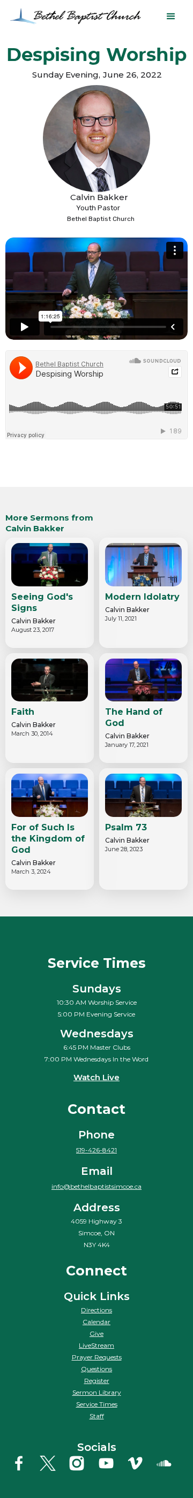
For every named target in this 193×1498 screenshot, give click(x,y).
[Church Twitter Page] (53, 1463)
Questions (96, 1369)
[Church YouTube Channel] (111, 1463)
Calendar (96, 1322)
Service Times (96, 1404)
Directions (96, 1310)
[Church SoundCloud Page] (169, 1463)
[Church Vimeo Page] (140, 1463)
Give (96, 1333)
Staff (97, 1416)
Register (96, 1381)
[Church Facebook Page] (24, 1463)
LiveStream (96, 1345)
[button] (171, 17)
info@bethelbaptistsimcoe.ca (96, 1186)
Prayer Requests (97, 1357)
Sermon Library (96, 1392)
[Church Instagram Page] (82, 1463)
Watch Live (96, 1077)
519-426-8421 (96, 1150)
